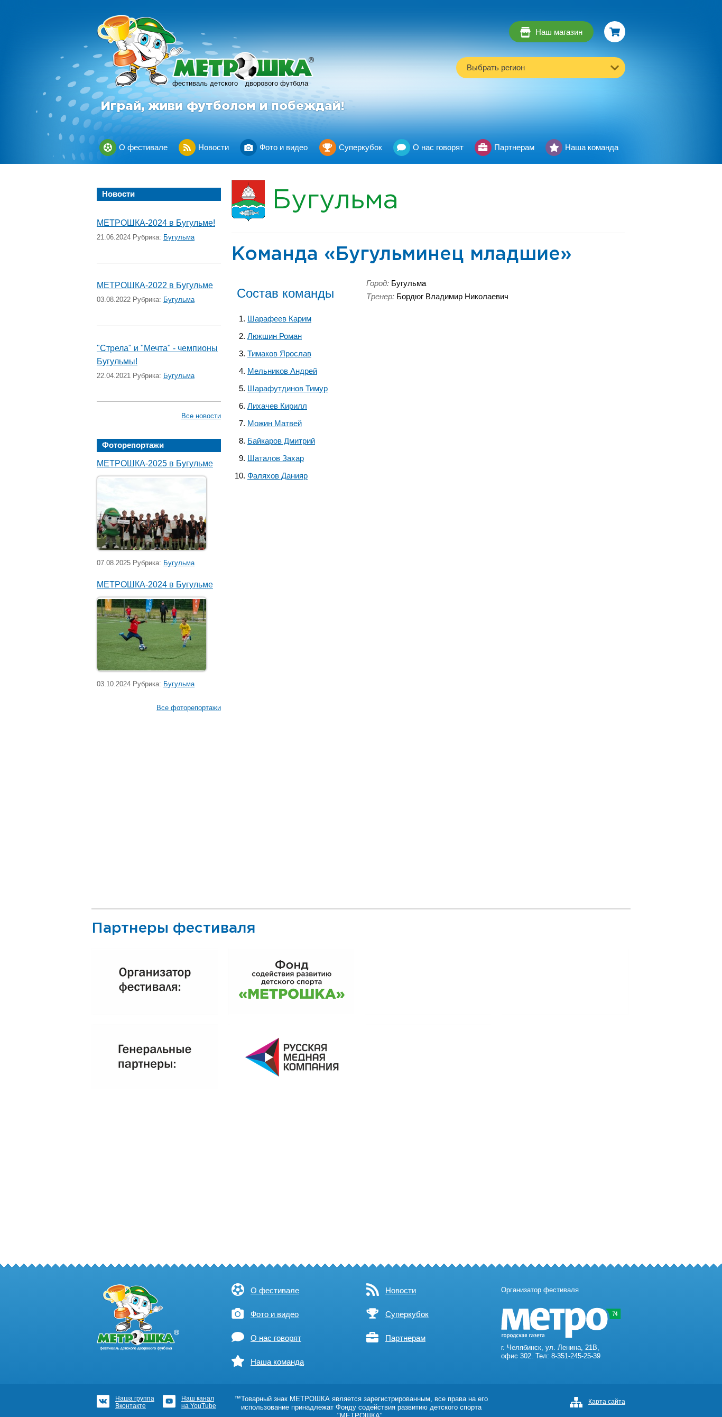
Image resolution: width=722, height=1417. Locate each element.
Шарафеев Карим (279, 319)
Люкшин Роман (274, 336)
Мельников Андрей (282, 371)
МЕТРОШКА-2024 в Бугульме (155, 584)
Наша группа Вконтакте (134, 1402)
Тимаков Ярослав (279, 353)
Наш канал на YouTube (198, 1402)
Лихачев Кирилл (277, 406)
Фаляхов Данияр (277, 476)
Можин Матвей (274, 423)
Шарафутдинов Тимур (287, 388)
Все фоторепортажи (188, 708)
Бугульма (179, 237)
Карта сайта (606, 1401)
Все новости (201, 416)
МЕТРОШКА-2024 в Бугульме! (156, 222)
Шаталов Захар (275, 458)
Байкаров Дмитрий (281, 441)
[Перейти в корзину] (614, 31)
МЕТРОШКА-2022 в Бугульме (155, 285)
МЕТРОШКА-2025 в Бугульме (155, 463)
